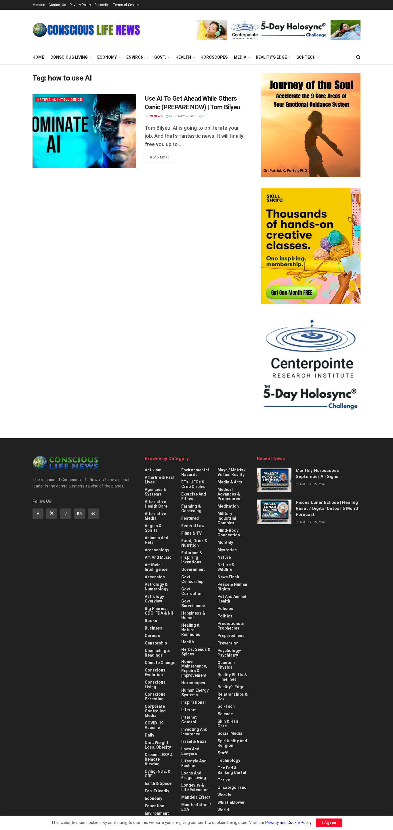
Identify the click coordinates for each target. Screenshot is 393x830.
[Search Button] (358, 57)
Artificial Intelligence (59, 100)
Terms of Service (126, 5)
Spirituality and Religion (232, 743)
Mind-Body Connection (229, 532)
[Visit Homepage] (86, 30)
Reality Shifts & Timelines (232, 677)
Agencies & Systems (155, 491)
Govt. (160, 57)
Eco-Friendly (157, 791)
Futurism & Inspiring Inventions (191, 557)
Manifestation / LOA (196, 807)
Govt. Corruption (192, 591)
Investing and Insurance (194, 731)
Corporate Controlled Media (155, 711)
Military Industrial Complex (227, 518)
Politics (225, 616)
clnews (156, 116)
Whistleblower (231, 802)
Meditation (228, 506)
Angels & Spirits (153, 528)
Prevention (228, 643)
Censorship (156, 643)
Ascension (155, 577)
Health (183, 57)
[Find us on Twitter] (51, 513)
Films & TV (191, 533)
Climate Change (160, 662)
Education (154, 806)
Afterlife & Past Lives (160, 479)
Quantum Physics (226, 665)
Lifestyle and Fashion (194, 763)
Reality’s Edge (271, 57)
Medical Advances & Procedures (229, 494)
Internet (189, 709)
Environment (157, 813)
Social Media (230, 733)
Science (225, 714)
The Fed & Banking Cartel (232, 770)
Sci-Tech (306, 57)
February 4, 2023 (182, 116)
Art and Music (158, 557)
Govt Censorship (192, 579)
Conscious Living (69, 57)
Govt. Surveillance (193, 603)
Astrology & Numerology (156, 586)
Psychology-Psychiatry (230, 652)
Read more (162, 157)
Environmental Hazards (195, 472)
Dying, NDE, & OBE (158, 773)
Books (151, 620)
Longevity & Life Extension (195, 787)
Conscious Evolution (155, 672)
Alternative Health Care (156, 503)
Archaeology (157, 550)
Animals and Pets (156, 540)
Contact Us (57, 5)
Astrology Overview (154, 598)
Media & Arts (230, 482)
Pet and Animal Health (232, 598)
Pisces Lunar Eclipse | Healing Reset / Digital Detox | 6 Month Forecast (328, 508)
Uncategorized (232, 787)
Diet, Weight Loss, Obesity (158, 744)
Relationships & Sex (233, 696)
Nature (224, 557)
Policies (225, 608)
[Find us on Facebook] (38, 513)
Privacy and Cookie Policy (288, 822)
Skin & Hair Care (228, 723)
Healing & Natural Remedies (190, 630)
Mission (39, 5)
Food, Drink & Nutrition (194, 543)
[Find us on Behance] (79, 513)
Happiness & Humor (193, 615)
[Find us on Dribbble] (93, 513)
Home (38, 57)
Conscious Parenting (155, 696)
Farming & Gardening (191, 508)
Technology (229, 760)
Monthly (225, 542)
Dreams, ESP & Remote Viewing (159, 759)
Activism (153, 470)
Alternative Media (155, 516)
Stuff (223, 753)
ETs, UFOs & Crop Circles (193, 484)
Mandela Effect (196, 797)
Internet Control (189, 719)
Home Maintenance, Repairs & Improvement (194, 668)
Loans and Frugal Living (193, 775)
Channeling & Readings (157, 652)
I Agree (329, 823)
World (223, 810)
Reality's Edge (231, 686)
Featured (190, 518)
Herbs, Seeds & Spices (196, 651)
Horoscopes (214, 57)
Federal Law (192, 525)
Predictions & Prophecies (231, 625)
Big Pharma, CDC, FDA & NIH (160, 610)
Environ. (135, 57)
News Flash (228, 577)
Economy (107, 57)
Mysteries (227, 550)
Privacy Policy (80, 5)
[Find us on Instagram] (65, 513)
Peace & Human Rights (232, 586)
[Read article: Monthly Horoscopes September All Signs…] (274, 480)
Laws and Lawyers (190, 751)
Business (153, 628)
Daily (149, 735)
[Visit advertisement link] (278, 30)
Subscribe (101, 5)
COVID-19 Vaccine (154, 725)
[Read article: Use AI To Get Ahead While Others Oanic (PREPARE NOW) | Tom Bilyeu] (84, 131)
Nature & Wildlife (226, 567)
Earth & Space (158, 783)
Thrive (224, 780)
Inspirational (193, 702)
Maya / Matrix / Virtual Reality (231, 472)
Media (240, 57)
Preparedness (231, 635)
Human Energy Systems (195, 692)
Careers (152, 635)
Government (193, 569)
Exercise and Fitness (193, 496)
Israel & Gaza (194, 741)
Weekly (224, 795)
